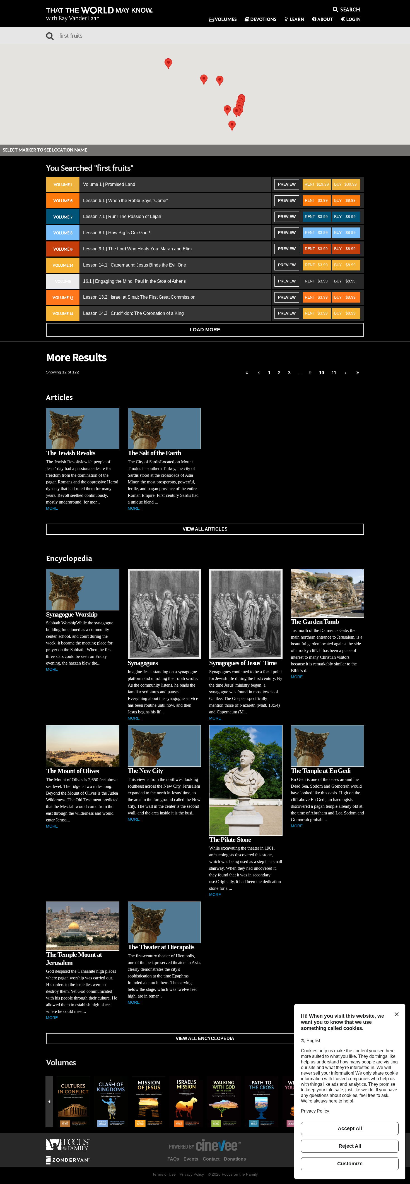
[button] (219, 81)
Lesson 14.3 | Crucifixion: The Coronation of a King (133, 313)
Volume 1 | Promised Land (109, 184)
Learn (297, 19)
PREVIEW (287, 184)
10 (321, 372)
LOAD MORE (205, 329)
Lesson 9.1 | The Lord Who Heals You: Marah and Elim (137, 248)
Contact (211, 1159)
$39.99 (345, 184)
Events (191, 1159)
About (325, 19)
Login (353, 19)
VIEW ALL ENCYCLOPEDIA (205, 1038)
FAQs (173, 1159)
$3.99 (316, 200)
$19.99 (317, 184)
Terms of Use (164, 1174)
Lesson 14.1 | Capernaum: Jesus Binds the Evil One (134, 265)
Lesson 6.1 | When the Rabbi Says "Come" (125, 200)
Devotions (263, 19)
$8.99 (345, 200)
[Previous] (246, 373)
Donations (235, 1159)
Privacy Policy (192, 1174)
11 (334, 372)
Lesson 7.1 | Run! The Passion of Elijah (122, 216)
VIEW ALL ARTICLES (205, 529)
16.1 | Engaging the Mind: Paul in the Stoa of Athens (134, 281)
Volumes (226, 19)
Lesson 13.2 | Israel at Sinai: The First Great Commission (139, 297)
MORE (52, 508)
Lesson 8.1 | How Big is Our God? (116, 232)
